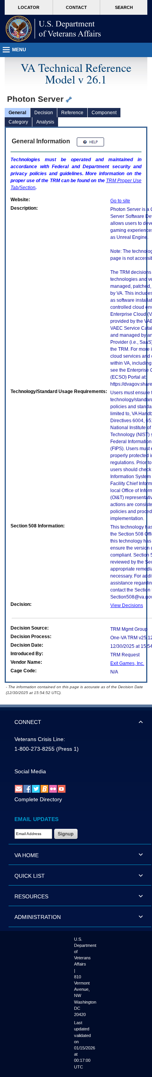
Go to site (120, 201)
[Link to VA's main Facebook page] (27, 788)
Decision (43, 112)
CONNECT (27, 722)
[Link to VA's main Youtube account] (61, 788)
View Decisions (126, 605)
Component (104, 112)
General (17, 112)
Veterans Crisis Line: (39, 739)
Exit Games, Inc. (127, 663)
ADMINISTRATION (37, 917)
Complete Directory (38, 799)
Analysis (45, 122)
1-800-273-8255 (34, 749)
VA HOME (26, 855)
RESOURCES (31, 896)
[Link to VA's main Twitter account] (36, 788)
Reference (72, 112)
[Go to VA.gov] (53, 29)
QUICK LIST (29, 876)
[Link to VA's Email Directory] (18, 788)
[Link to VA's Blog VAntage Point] (44, 788)
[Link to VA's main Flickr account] (53, 788)
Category (18, 122)
